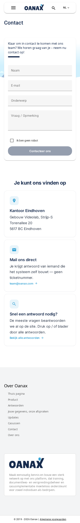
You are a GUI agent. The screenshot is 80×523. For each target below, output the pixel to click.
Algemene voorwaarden (53, 519)
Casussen (14, 423)
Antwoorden (16, 405)
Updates (13, 417)
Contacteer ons (40, 151)
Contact (13, 429)
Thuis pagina (16, 393)
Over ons (13, 435)
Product (13, 399)
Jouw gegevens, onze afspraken (28, 411)
